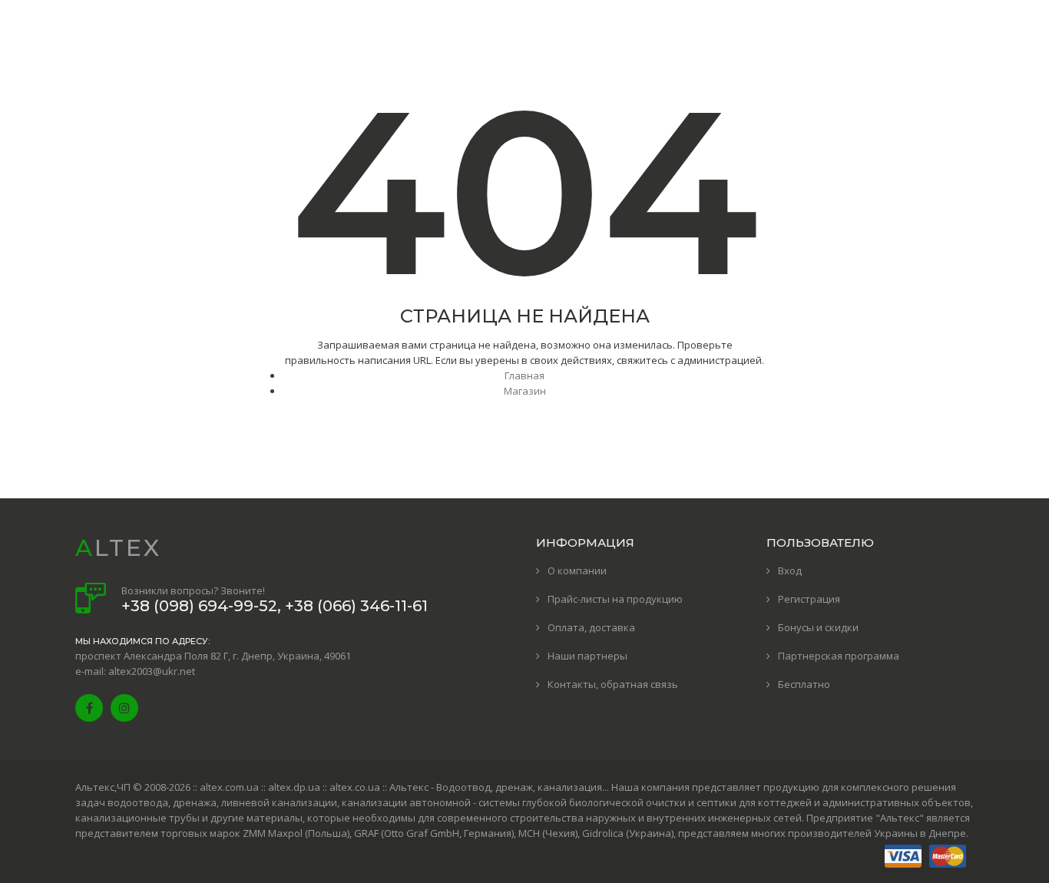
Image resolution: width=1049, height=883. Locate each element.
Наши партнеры (587, 656)
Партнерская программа (838, 656)
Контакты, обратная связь (613, 684)
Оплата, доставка (591, 627)
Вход (790, 570)
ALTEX (118, 548)
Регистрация (809, 599)
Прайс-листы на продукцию (615, 599)
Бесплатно (804, 684)
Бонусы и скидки (818, 627)
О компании (577, 570)
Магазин (525, 391)
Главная (524, 375)
